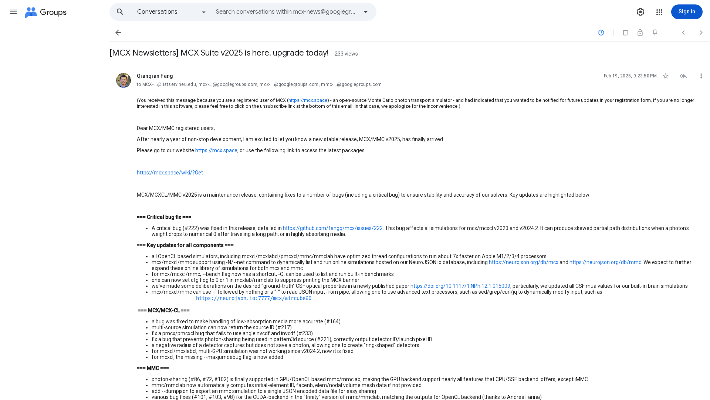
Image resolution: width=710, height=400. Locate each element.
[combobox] (287, 11)
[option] (172, 11)
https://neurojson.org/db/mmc (605, 262)
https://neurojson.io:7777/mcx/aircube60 (253, 298)
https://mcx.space (307, 100)
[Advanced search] (365, 11)
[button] (13, 12)
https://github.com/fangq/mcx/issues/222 (333, 228)
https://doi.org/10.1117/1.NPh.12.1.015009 (460, 286)
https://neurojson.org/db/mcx (523, 262)
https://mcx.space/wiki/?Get (170, 173)
